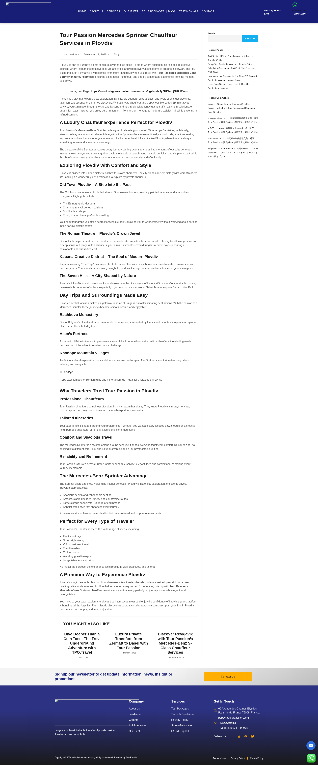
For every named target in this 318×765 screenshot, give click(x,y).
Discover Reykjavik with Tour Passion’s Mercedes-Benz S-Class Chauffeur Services (175, 643)
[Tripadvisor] (246, 736)
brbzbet (211, 138)
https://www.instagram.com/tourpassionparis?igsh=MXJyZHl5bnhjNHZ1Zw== (139, 91)
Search (211, 33)
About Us (96, 11)
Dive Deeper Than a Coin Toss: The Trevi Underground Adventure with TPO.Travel (82, 643)
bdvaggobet (213, 118)
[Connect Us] (294, 4)
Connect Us (298, 10)
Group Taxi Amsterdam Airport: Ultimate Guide (230, 64)
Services (113, 11)
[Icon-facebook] (232, 736)
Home (82, 11)
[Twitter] (253, 736)
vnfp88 (211, 128)
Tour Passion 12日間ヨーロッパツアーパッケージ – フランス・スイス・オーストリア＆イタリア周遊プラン (233, 152)
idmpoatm (212, 148)
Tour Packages (153, 11)
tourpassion (70, 54)
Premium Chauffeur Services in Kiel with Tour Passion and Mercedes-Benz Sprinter (231, 108)
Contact (208, 11)
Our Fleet (131, 11)
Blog (171, 11)
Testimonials (188, 11)
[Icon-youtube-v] (259, 736)
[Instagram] (239, 736)
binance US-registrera (218, 104)
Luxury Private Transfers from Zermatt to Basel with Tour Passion (128, 641)
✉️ (311, 745)
